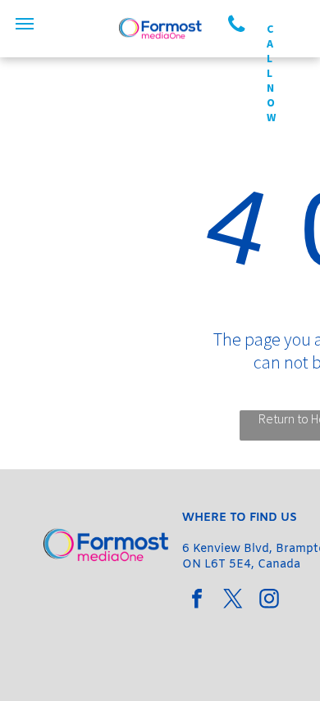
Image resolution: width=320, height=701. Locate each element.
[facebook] (197, 600)
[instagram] (269, 600)
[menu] (24, 23)
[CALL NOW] (244, 24)
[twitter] (233, 600)
